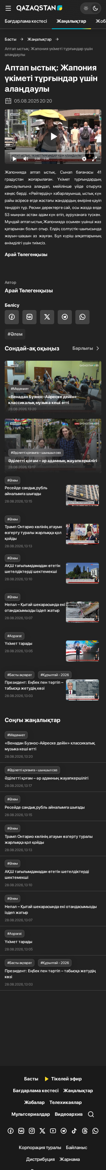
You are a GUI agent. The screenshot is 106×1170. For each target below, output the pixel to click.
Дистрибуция (40, 1159)
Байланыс (76, 1147)
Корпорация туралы (40, 1147)
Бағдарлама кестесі (26, 21)
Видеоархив (69, 1114)
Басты (10, 39)
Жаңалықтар (71, 21)
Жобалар (34, 1102)
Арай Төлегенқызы (29, 290)
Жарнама (69, 1159)
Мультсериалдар (30, 1114)
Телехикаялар (65, 1102)
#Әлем (15, 334)
